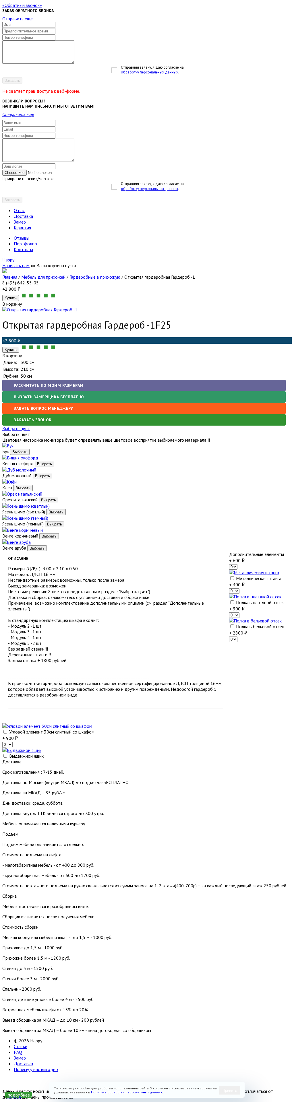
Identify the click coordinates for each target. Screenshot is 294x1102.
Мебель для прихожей (43, 277)
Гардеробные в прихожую (94, 277)
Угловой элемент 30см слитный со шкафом (51, 732)
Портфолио (25, 244)
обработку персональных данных (149, 72)
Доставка (23, 216)
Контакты (23, 249)
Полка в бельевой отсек (259, 626)
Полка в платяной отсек (259, 602)
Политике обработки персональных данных (126, 1092)
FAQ (18, 1052)
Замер (20, 222)
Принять (230, 1090)
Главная (9, 277)
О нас (19, 210)
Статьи (20, 1046)
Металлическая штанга (258, 578)
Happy (8, 260)
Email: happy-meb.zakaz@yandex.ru (37, 1079)
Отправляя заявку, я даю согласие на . (152, 70)
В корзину (12, 355)
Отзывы (21, 238)
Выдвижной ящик (26, 756)
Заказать (12, 80)
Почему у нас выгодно (36, 1069)
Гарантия (22, 227)
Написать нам (16, 265)
